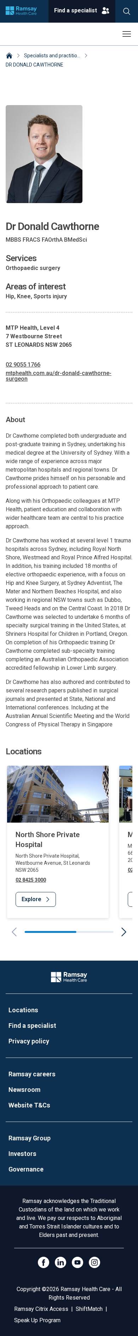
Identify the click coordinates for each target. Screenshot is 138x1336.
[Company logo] (21, 11)
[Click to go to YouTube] (77, 1262)
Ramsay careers (32, 1074)
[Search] (126, 11)
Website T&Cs (29, 1105)
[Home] (9, 56)
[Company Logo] (69, 977)
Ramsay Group (29, 1138)
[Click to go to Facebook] (43, 1262)
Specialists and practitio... (52, 55)
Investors (22, 1153)
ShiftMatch (89, 1309)
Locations (23, 1010)
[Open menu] (126, 34)
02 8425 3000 (31, 880)
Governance (26, 1169)
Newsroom (24, 1089)
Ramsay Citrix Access (41, 1309)
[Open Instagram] (94, 1262)
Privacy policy (28, 1041)
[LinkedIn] (60, 1262)
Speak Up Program (37, 1320)
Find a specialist (32, 1025)
